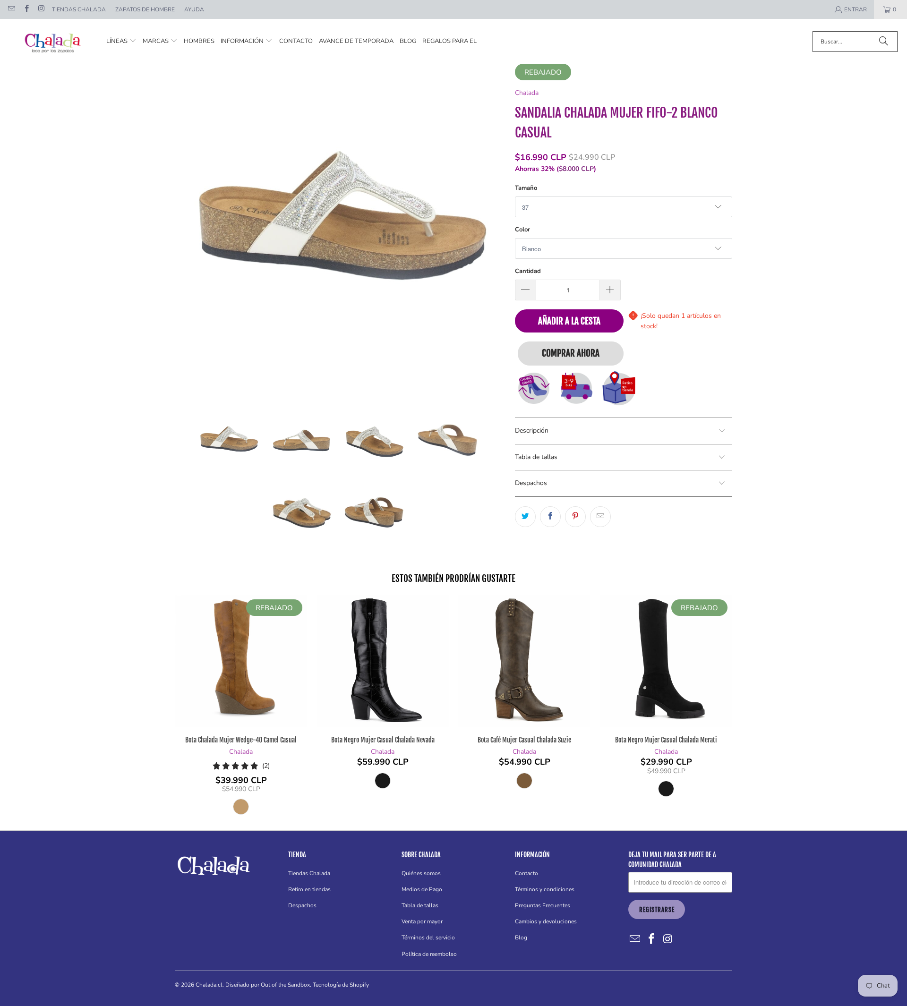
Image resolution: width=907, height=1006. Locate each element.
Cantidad (528, 271)
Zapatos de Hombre (145, 9)
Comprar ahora (570, 353)
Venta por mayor (422, 921)
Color (522, 229)
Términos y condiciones (544, 889)
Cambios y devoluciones (546, 921)
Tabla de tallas (420, 905)
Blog (521, 937)
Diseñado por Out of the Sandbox (267, 985)
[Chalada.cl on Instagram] (41, 9)
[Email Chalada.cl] (11, 9)
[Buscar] (883, 41)
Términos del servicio (428, 937)
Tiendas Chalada (79, 9)
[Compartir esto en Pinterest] (575, 516)
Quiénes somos (421, 873)
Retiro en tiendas (309, 889)
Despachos (302, 905)
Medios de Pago (422, 889)
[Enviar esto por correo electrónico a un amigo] (600, 516)
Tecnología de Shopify (341, 985)
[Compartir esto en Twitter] (525, 516)
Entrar (855, 9)
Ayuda (194, 9)
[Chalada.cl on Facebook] (26, 9)
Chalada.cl (209, 985)
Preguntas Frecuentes (542, 905)
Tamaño (526, 188)
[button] (121, 41)
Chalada (527, 92)
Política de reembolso (429, 954)
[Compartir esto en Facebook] (550, 516)
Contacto (526, 873)
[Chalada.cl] (53, 41)
